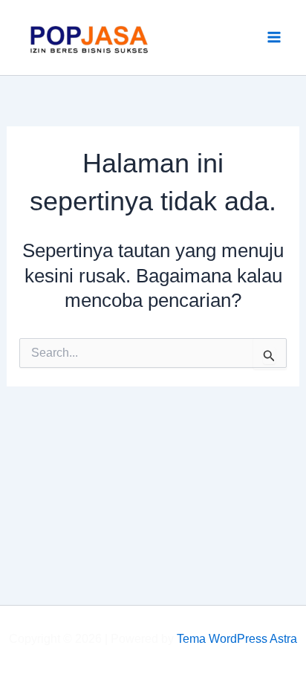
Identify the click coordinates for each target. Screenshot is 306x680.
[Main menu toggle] (275, 38)
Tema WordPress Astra (237, 638)
